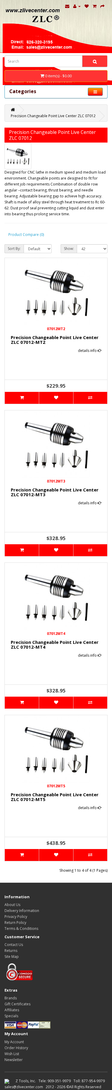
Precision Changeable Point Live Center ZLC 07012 (53, 115)
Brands (10, 998)
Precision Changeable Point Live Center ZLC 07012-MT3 (55, 492)
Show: (69, 248)
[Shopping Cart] (94, 6)
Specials (11, 1015)
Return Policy (15, 922)
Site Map (11, 956)
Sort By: (14, 248)
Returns (10, 950)
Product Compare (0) (26, 234)
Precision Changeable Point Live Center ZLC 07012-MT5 (55, 797)
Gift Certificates (17, 1003)
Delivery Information (21, 910)
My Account (14, 1041)
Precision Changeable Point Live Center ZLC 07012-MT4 (55, 644)
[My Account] (77, 6)
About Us (12, 904)
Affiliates (11, 1009)
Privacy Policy (15, 916)
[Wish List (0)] (87, 6)
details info (88, 350)
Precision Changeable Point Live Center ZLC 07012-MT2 (55, 339)
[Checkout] (102, 6)
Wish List (11, 1053)
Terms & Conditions (21, 928)
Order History (16, 1047)
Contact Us (13, 944)
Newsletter (13, 1059)
